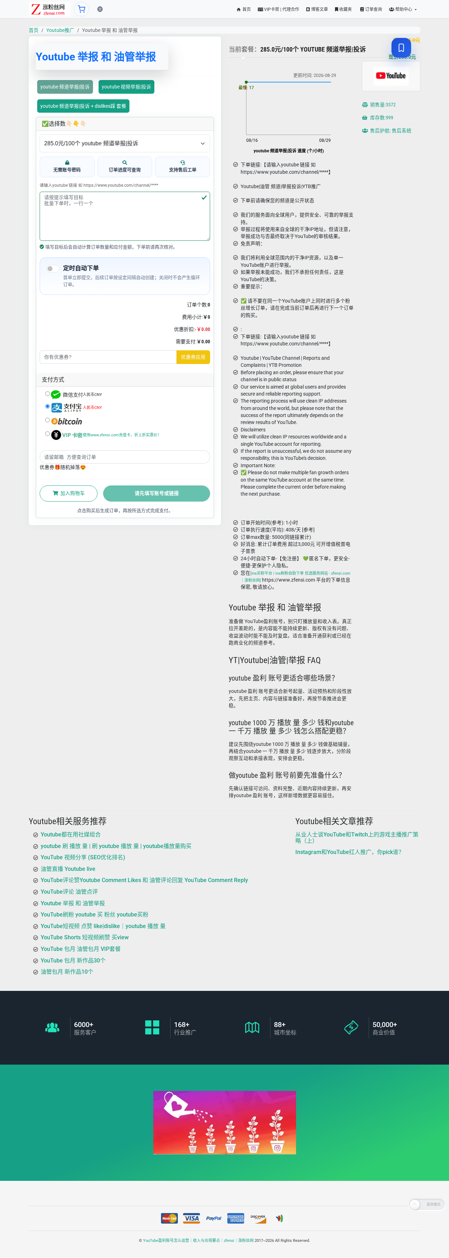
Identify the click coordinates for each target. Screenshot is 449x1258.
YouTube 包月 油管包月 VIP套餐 (81, 949)
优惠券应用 (193, 357)
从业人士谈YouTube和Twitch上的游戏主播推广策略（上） (356, 837)
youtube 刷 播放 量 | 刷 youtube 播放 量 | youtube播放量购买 (116, 846)
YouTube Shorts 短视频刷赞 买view (85, 937)
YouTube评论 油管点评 (69, 891)
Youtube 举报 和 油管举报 (73, 903)
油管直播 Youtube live (68, 869)
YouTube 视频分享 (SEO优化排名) (83, 857)
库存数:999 (381, 118)
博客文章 (319, 9)
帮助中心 (403, 9)
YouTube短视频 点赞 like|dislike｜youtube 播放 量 (103, 926)
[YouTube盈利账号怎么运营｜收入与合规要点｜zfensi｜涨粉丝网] (50, 9)
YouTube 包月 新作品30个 (73, 960)
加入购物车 (72, 493)
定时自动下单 (81, 268)
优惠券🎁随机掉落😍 (63, 467)
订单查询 (373, 9)
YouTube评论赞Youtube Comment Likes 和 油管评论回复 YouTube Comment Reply (144, 880)
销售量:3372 (382, 105)
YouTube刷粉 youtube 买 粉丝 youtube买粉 (94, 914)
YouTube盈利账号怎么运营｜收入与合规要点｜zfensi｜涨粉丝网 (198, 1240)
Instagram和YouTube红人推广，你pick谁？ (349, 852)
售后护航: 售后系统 (390, 131)
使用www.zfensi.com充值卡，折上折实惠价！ (122, 434)
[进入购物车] (81, 9)
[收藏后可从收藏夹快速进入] (401, 48)
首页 (246, 9)
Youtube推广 (60, 30)
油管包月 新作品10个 (67, 971)
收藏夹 (345, 9)
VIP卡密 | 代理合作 (281, 9)
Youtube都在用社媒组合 (71, 834)
